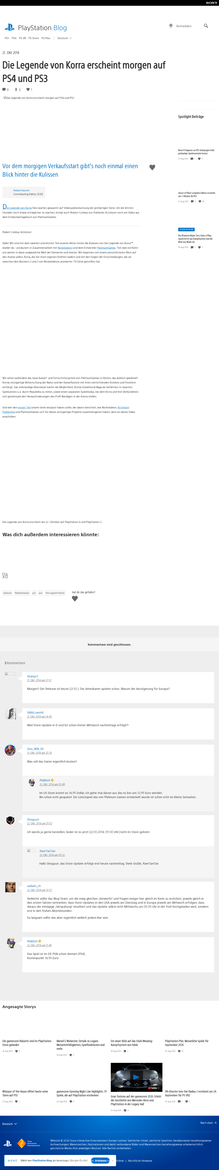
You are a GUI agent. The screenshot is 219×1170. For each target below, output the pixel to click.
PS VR (22, 38)
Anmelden (183, 26)
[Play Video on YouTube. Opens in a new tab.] (154, 1088)
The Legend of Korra (55, 593)
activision (7, 593)
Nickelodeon (65, 247)
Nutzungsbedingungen (80, 1160)
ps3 (34, 593)
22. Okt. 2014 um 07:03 (39, 823)
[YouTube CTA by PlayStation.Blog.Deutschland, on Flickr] (71, 552)
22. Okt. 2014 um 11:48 (39, 945)
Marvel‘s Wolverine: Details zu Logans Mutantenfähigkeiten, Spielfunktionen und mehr (81, 1044)
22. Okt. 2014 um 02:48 (52, 784)
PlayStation (42, 27)
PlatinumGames (106, 247)
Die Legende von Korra (17, 207)
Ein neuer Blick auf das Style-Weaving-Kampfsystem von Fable (132, 1043)
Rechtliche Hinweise (140, 1160)
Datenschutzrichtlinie (111, 1160)
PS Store (34, 38)
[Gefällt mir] (199, 158)
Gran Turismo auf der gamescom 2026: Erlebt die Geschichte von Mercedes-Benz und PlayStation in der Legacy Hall (136, 1100)
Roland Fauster (21, 190)
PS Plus (46, 38)
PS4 (14, 38)
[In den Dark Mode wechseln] (171, 26)
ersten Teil (24, 407)
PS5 (7, 38)
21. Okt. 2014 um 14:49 (39, 716)
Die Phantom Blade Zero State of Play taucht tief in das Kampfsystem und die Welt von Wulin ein (195, 238)
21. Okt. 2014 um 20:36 (39, 753)
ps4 (40, 593)
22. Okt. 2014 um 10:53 (39, 890)
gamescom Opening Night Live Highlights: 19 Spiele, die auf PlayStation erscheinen (82, 1093)
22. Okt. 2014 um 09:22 (52, 855)
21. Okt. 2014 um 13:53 (39, 680)
